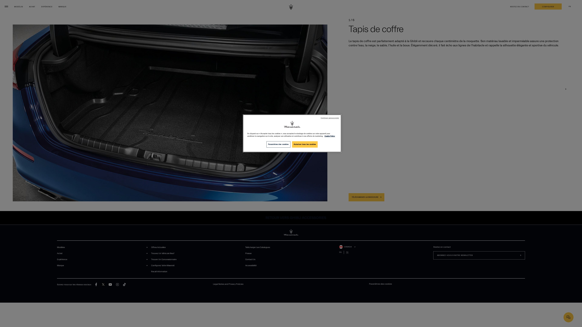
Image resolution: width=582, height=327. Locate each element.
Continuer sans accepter (330, 118)
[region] (292, 133)
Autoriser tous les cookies (305, 144)
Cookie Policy (329, 136)
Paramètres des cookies (278, 144)
